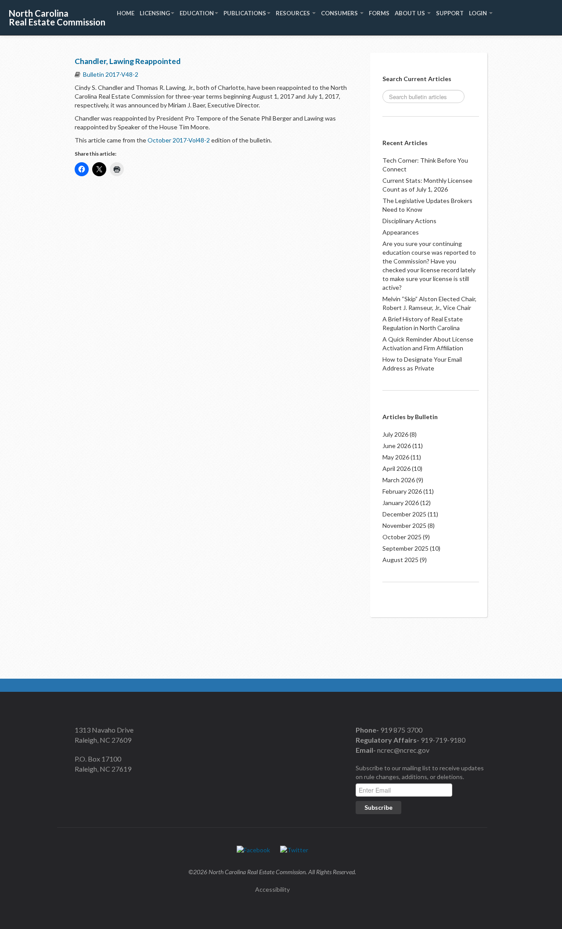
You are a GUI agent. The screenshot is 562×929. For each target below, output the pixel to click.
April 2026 (396, 468)
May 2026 (395, 457)
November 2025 (404, 525)
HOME (125, 13)
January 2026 (400, 502)
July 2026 (395, 434)
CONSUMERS (340, 13)
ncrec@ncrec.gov (402, 750)
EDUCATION (197, 13)
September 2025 (405, 548)
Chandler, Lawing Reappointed (127, 61)
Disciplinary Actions (409, 220)
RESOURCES (293, 13)
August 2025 (400, 559)
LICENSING (155, 13)
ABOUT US (410, 13)
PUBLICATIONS (244, 13)
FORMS (379, 13)
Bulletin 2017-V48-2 (110, 74)
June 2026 (396, 445)
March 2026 (398, 480)
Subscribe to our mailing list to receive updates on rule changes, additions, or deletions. (420, 772)
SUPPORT (450, 13)
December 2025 (404, 514)
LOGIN (478, 13)
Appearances (400, 232)
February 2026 (402, 491)
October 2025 (402, 537)
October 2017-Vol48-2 (178, 140)
